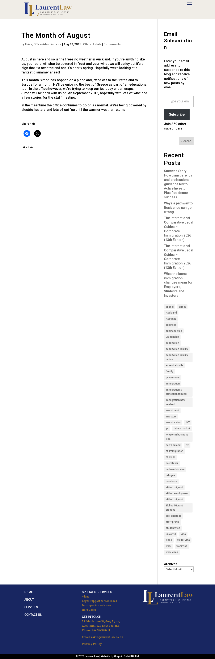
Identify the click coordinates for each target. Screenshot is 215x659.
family (169, 371)
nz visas (171, 457)
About (29, 599)
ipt (167, 428)
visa (183, 534)
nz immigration (174, 451)
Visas (85, 596)
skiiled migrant (174, 487)
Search (186, 141)
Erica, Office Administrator (43, 44)
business (171, 324)
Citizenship (172, 336)
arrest (182, 306)
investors (171, 416)
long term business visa (177, 437)
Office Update (92, 44)
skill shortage (173, 515)
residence (171, 481)
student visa (173, 528)
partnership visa (175, 469)
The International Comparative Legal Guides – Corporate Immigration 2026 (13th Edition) (178, 229)
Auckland (171, 312)
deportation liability (177, 349)
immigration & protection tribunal (176, 392)
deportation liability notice (177, 357)
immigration (173, 383)
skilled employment (177, 493)
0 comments (112, 44)
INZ (188, 422)
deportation (172, 342)
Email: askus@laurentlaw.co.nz (102, 637)
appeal (170, 306)
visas (169, 540)
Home (28, 592)
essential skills (174, 365)
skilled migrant (174, 499)
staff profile (173, 521)
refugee (170, 475)
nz (187, 445)
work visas (172, 552)
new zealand (173, 445)
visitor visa (183, 540)
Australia (171, 318)
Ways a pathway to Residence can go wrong (178, 207)
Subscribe (177, 114)
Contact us (33, 614)
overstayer (172, 463)
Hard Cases (89, 609)
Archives (170, 564)
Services (31, 607)
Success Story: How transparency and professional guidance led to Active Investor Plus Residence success (178, 184)
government (173, 377)
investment (172, 410)
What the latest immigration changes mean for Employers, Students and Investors (178, 285)
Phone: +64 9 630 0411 (96, 630)
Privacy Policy (92, 644)
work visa (181, 546)
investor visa (173, 422)
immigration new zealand (175, 402)
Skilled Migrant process (174, 507)
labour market (182, 428)
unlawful (171, 534)
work (168, 546)
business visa (174, 331)
